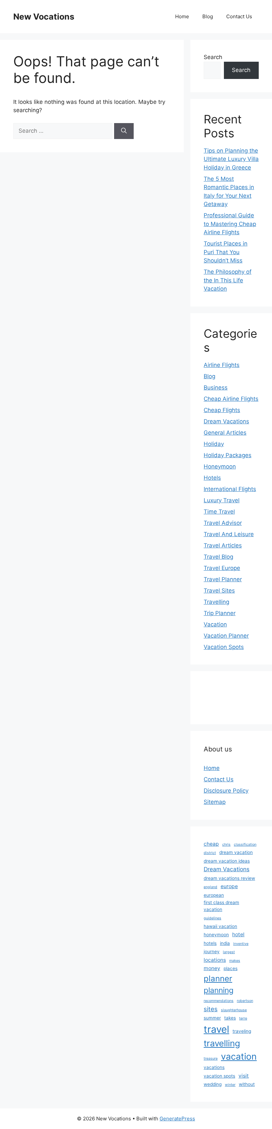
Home (182, 16)
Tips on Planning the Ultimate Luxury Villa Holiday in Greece (231, 159)
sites (211, 1009)
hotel (238, 934)
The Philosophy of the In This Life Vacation (227, 280)
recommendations (219, 1001)
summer (212, 1018)
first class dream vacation (221, 906)
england (210, 887)
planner (218, 978)
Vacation (215, 624)
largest (229, 952)
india (225, 943)
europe (229, 886)
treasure (211, 1058)
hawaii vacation (220, 926)
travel (216, 1029)
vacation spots (219, 1076)
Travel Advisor (223, 523)
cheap (211, 844)
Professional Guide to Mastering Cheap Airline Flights (230, 224)
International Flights (230, 489)
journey (212, 951)
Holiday (214, 444)
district (210, 853)
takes (230, 1018)
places (231, 968)
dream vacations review (229, 878)
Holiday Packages (227, 455)
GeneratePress (177, 1118)
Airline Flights (221, 365)
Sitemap (215, 802)
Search (213, 57)
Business (216, 387)
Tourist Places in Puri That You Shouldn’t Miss (225, 252)
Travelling (216, 602)
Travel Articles (223, 545)
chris (226, 844)
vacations (214, 1067)
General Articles (225, 432)
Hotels (212, 477)
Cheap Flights (222, 410)
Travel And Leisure (229, 534)
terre (243, 1018)
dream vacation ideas (227, 861)
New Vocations (43, 17)
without (247, 1084)
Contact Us (239, 16)
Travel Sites (219, 590)
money (212, 968)
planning (219, 990)
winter (230, 1085)
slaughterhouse (234, 1010)
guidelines (212, 918)
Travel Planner (223, 579)
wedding (213, 1084)
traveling (242, 1031)
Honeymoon (220, 466)
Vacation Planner (226, 635)
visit (243, 1076)
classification (245, 844)
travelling (222, 1043)
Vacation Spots (224, 647)
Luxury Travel (221, 500)
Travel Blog (218, 556)
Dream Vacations (226, 421)
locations (215, 960)
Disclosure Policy (226, 790)
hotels (210, 943)
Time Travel (219, 511)
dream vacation (236, 852)
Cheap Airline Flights (231, 398)
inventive (240, 944)
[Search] (124, 131)
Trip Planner (220, 613)
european (214, 895)
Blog (207, 16)
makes (234, 960)
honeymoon (216, 934)
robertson (245, 1001)
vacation (239, 1056)
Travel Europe (222, 568)
